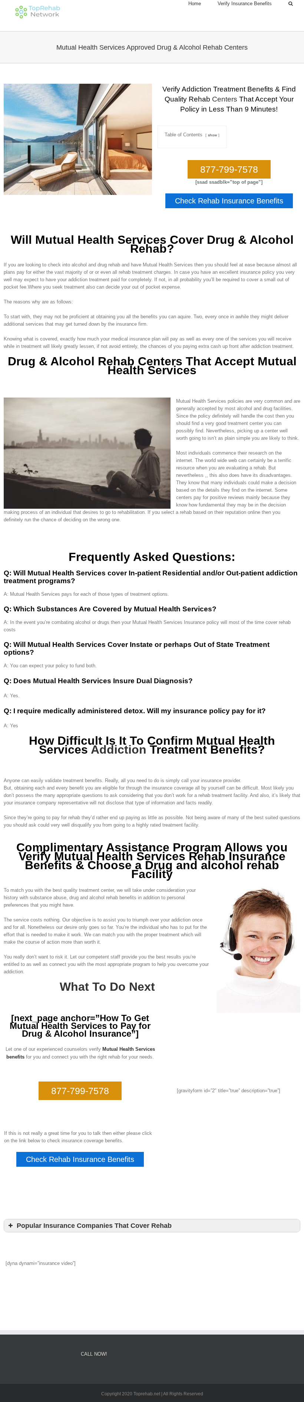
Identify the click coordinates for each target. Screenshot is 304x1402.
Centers (224, 99)
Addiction (118, 749)
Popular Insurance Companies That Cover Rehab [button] (94, 1225)
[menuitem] (203, 3)
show (212, 135)
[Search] (290, 3)
